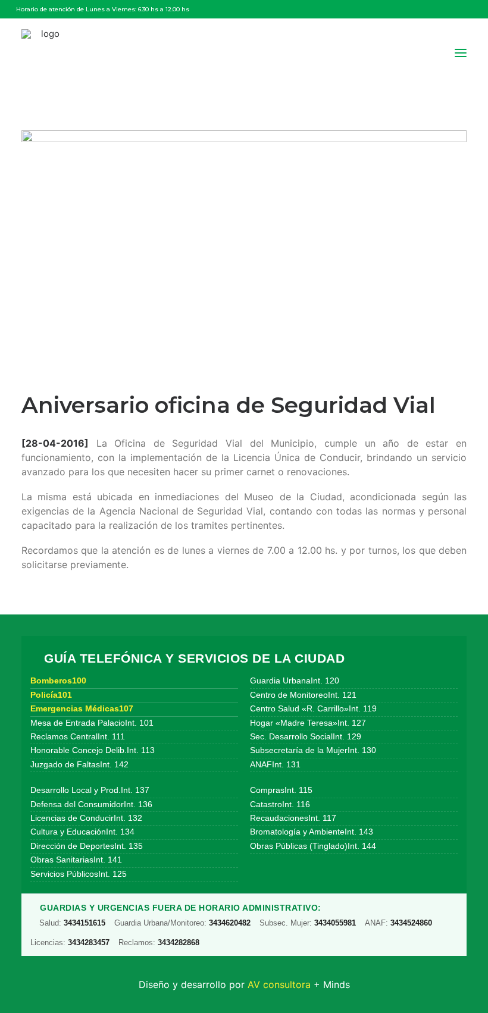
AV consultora (279, 984)
